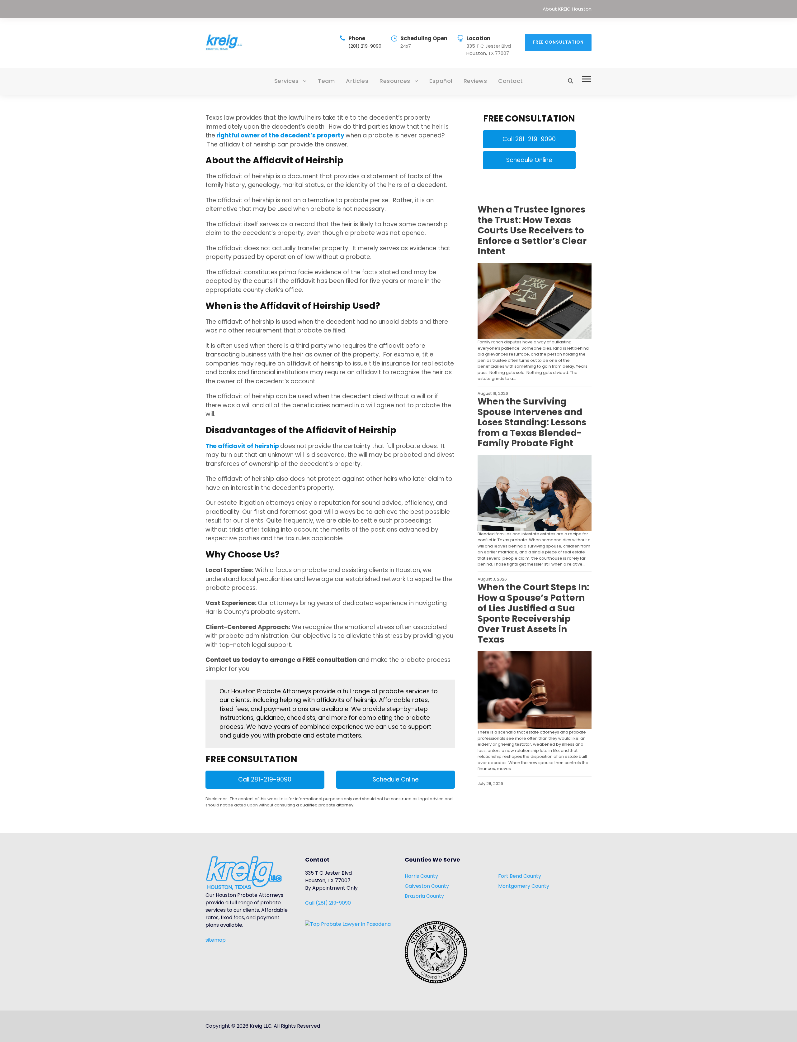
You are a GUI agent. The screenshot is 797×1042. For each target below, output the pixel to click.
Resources (395, 81)
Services (286, 81)
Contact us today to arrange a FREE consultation (280, 660)
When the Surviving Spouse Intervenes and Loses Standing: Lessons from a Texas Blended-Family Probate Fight (532, 422)
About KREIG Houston (567, 9)
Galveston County (427, 886)
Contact (510, 81)
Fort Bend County (519, 876)
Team (326, 81)
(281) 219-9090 (364, 46)
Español (440, 81)
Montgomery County (523, 886)
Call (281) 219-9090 (328, 902)
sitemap (215, 940)
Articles (357, 81)
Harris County (421, 876)
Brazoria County (424, 896)
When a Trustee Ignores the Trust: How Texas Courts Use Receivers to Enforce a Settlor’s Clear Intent (532, 230)
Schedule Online (396, 779)
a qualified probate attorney (324, 805)
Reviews (475, 81)
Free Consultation (558, 42)
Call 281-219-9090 (264, 779)
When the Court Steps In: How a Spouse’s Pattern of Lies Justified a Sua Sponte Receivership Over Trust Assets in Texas (533, 613)
